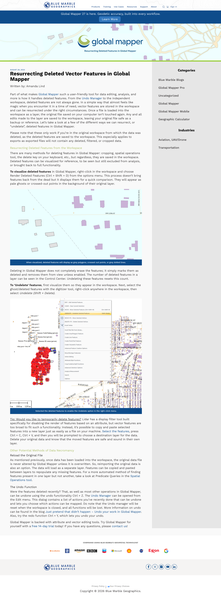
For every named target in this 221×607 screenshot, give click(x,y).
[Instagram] (161, 567)
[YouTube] (168, 567)
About (154, 7)
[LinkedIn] (174, 567)
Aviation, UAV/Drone (172, 139)
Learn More (110, 19)
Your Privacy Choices (119, 586)
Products (95, 7)
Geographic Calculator (174, 119)
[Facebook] (148, 567)
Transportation (168, 147)
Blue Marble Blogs (171, 79)
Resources (132, 7)
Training (107, 7)
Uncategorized (168, 95)
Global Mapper (168, 103)
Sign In (173, 7)
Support (144, 7)
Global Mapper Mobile (173, 111)
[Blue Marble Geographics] (59, 5)
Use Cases (119, 7)
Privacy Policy (98, 586)
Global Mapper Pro (171, 87)
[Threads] (155, 567)
